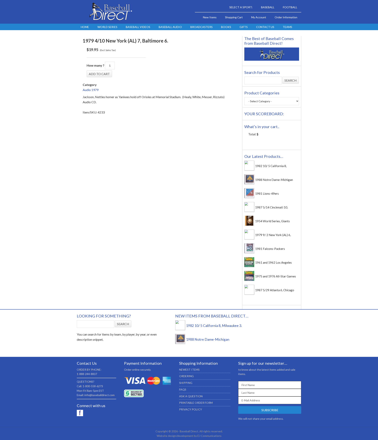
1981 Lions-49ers (267, 193)
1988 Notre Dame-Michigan (274, 179)
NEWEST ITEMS (189, 369)
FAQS (182, 389)
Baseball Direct (110, 12)
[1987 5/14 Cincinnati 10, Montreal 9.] (249, 210)
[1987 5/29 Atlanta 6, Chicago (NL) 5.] (249, 293)
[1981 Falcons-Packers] (249, 252)
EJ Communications (209, 435)
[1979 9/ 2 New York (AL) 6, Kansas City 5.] (249, 238)
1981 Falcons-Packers (270, 248)
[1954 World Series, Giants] (249, 224)
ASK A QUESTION (191, 396)
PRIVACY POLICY (190, 409)
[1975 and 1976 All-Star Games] (249, 279)
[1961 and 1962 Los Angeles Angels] (249, 266)
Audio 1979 (90, 90)
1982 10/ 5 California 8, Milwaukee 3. (214, 326)
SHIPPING (185, 382)
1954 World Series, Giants (272, 221)
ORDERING (186, 376)
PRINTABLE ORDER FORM (196, 402)
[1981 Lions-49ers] (249, 197)
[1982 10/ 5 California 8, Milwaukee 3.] (249, 169)
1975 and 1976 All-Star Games (275, 276)
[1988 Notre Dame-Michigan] (249, 183)
